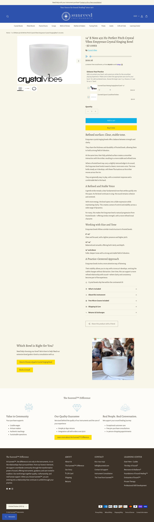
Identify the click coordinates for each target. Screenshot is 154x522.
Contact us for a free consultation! (91, 2)
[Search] (7, 16)
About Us (68, 462)
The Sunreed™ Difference (74, 466)
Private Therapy (129, 482)
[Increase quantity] (96, 111)
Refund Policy (108, 512)
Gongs (54, 26)
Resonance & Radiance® (132, 470)
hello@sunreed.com (102, 466)
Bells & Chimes (65, 26)
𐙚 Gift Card (69, 474)
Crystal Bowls (18, 26)
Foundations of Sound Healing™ (136, 474)
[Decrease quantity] (87, 111)
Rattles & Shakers (79, 26)
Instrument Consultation (104, 474)
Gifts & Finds (121, 26)
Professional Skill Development (135, 486)
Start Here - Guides (131, 462)
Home (8, 33)
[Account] (141, 16)
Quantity (88, 107)
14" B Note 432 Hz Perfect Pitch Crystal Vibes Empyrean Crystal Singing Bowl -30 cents (37, 33)
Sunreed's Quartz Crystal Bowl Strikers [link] (108, 94)
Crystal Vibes (92, 50)
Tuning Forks (93, 26)
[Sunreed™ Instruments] (77, 16)
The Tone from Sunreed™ (104, 478)
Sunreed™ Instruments (17, 512)
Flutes (103, 26)
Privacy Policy (99, 512)
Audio (111, 26)
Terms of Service (129, 512)
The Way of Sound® (131, 466)
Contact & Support (101, 470)
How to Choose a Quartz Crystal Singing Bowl (35, 362)
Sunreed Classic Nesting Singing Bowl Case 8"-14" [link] (111, 85)
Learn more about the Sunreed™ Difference (73, 437)
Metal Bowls (31, 26)
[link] (93, 88)
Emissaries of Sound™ (132, 478)
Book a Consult (24, 370)
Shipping (68, 478)
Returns (68, 482)
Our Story (68, 470)
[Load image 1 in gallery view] (49, 60)
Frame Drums (43, 26)
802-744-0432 (100, 462)
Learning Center (135, 26)
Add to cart (111, 121)
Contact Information (142, 512)
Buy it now (111, 128)
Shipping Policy (119, 512)
